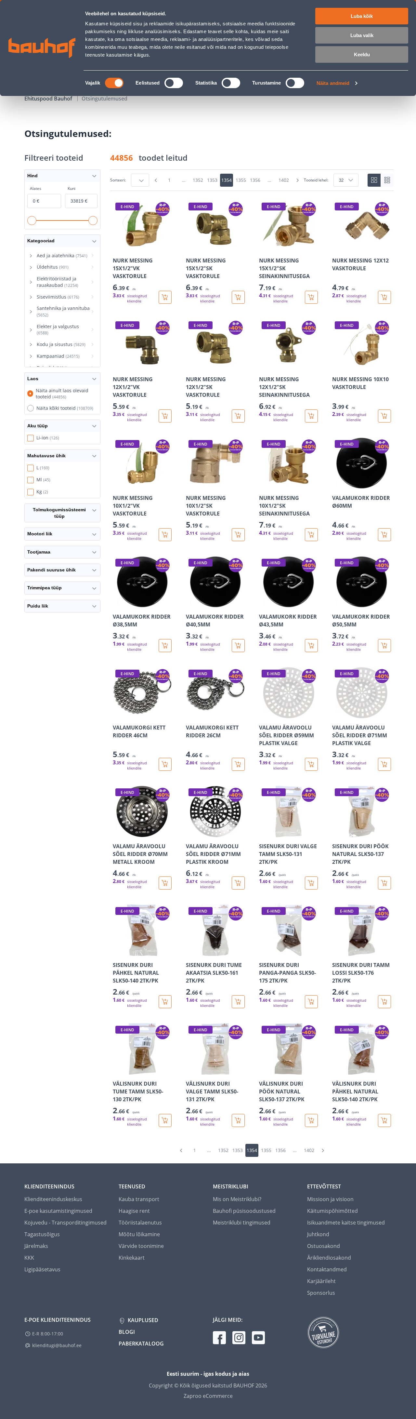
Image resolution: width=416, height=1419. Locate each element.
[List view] (387, 180)
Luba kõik (362, 16)
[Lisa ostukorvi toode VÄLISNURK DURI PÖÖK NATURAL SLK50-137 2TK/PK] (311, 1120)
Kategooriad (41, 240)
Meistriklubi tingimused (241, 1222)
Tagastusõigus (42, 1234)
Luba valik (361, 35)
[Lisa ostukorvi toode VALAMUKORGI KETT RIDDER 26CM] (238, 764)
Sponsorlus (321, 1292)
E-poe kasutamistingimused (58, 1210)
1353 (212, 180)
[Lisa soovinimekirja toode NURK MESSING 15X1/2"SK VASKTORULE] (191, 246)
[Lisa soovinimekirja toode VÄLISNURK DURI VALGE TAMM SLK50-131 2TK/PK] (191, 1070)
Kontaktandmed (327, 1269)
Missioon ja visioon (330, 1199)
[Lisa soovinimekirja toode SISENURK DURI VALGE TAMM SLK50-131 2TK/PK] (264, 832)
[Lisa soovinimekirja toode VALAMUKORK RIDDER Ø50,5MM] (337, 603)
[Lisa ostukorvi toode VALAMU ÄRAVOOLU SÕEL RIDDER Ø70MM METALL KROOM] (165, 883)
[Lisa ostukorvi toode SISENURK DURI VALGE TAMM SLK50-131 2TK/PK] (311, 883)
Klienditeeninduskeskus (53, 1199)
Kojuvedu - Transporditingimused (65, 1222)
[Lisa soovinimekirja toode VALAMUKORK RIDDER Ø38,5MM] (118, 603)
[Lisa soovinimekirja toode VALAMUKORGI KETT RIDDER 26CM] (191, 713)
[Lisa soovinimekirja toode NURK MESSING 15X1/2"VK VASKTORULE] (118, 246)
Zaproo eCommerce (208, 1395)
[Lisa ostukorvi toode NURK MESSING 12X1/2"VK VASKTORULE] (165, 415)
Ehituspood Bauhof (48, 98)
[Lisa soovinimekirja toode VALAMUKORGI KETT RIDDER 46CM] (118, 713)
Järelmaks (36, 1246)
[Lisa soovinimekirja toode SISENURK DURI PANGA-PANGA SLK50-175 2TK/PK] (264, 951)
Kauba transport (139, 1199)
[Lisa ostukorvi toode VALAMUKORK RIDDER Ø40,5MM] (238, 645)
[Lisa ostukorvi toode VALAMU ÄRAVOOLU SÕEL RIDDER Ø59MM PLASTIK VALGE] (311, 764)
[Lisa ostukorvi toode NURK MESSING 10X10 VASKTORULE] (384, 415)
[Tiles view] (374, 180)
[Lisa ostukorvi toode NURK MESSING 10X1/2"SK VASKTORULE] (238, 534)
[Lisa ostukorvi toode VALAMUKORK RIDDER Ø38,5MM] (165, 645)
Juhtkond (318, 1234)
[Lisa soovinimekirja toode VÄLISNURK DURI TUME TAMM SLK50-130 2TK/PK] (118, 1070)
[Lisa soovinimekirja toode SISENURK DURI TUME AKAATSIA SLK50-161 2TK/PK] (191, 951)
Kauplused (142, 1320)
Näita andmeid (333, 83)
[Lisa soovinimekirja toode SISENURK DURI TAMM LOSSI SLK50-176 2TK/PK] (337, 951)
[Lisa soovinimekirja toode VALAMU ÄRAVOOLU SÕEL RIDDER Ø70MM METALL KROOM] (118, 832)
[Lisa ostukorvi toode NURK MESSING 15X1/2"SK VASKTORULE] (238, 297)
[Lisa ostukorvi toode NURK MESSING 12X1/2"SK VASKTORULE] (238, 415)
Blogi (127, 1331)
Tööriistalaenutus (140, 1222)
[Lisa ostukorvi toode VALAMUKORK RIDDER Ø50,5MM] (384, 645)
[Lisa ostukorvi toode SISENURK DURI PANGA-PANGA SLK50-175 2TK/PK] (311, 1001)
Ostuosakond (323, 1246)
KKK (29, 1257)
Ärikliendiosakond (329, 1257)
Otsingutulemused (104, 98)
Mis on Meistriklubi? (237, 1199)
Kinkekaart (132, 1257)
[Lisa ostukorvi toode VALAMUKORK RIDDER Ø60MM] (384, 534)
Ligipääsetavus (42, 1269)
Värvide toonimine (141, 1246)
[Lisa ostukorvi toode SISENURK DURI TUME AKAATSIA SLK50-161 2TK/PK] (238, 1001)
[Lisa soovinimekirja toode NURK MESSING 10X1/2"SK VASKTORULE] (191, 484)
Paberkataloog (141, 1343)
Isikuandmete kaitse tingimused (346, 1222)
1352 (198, 180)
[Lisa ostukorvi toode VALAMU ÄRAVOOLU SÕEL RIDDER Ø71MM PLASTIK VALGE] (384, 764)
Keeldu (362, 54)
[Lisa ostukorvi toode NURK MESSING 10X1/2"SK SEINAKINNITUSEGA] (311, 534)
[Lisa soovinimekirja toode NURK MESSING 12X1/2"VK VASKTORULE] (118, 365)
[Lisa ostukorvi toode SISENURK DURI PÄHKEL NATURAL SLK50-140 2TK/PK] (165, 1001)
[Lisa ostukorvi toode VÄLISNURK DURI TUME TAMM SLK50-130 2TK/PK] (165, 1120)
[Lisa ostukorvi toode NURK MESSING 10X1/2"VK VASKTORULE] (165, 534)
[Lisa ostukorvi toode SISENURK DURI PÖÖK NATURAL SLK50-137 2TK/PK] (384, 883)
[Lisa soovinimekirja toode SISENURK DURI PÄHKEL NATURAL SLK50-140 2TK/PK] (118, 951)
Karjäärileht (321, 1281)
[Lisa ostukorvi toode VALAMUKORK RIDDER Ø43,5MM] (311, 645)
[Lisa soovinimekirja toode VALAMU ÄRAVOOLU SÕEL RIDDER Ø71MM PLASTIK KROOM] (191, 832)
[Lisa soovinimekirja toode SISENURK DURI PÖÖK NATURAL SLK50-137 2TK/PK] (337, 832)
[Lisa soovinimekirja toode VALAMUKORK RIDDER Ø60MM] (337, 484)
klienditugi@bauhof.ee (57, 1345)
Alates (35, 188)
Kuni (71, 188)
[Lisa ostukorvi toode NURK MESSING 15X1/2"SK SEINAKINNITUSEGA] (311, 297)
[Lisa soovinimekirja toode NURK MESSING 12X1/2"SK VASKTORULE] (191, 365)
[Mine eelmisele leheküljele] (155, 180)
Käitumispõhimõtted (332, 1210)
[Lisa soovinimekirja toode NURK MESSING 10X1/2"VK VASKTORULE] (118, 484)
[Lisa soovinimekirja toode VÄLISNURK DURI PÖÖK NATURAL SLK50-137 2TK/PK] (264, 1070)
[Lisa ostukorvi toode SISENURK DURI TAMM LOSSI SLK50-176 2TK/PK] (384, 1001)
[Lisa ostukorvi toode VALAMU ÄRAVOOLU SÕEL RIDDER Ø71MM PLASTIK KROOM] (238, 883)
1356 (255, 180)
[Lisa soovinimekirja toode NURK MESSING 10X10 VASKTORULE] (337, 365)
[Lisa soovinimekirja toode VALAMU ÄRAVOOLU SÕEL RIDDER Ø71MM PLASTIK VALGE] (337, 713)
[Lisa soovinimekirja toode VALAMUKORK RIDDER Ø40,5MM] (191, 603)
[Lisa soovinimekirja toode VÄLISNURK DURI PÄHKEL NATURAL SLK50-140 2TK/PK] (337, 1070)
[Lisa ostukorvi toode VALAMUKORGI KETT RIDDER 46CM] (165, 764)
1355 (241, 180)
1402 (284, 180)
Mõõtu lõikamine (139, 1234)
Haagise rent (134, 1210)
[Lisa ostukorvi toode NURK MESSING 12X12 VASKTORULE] (384, 297)
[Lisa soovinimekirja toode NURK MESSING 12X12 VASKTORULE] (337, 246)
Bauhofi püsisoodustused (244, 1210)
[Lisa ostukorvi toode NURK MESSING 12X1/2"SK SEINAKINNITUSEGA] (311, 415)
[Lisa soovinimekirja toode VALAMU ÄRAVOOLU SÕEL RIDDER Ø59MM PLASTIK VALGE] (264, 713)
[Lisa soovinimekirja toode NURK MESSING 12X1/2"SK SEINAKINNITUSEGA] (264, 365)
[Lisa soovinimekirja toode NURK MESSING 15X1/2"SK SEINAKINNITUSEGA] (264, 246)
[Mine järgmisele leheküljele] (297, 180)
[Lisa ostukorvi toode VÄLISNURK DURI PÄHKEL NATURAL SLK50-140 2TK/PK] (384, 1120)
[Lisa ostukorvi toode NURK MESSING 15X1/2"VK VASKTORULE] (165, 297)
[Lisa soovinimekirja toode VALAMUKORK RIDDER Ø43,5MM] (264, 603)
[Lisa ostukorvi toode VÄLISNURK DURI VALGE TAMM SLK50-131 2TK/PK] (238, 1120)
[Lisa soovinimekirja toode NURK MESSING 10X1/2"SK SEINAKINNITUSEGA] (264, 484)
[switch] (173, 83)
